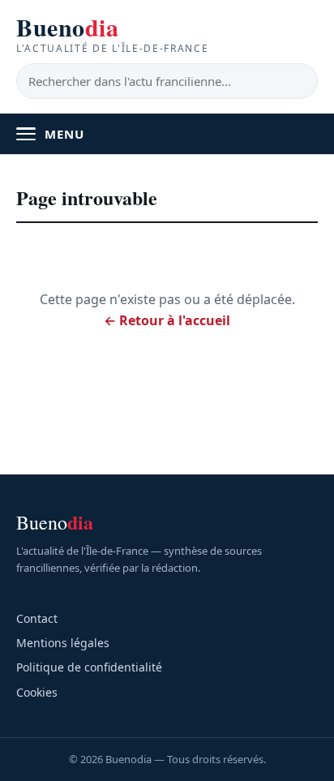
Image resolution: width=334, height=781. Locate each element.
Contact (37, 618)
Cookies (37, 692)
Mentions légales (62, 642)
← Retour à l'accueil (167, 320)
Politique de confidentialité (89, 667)
